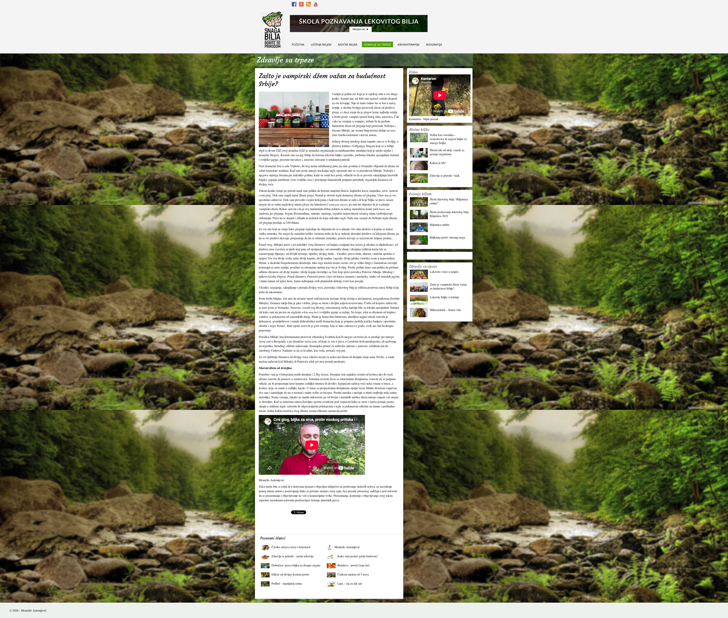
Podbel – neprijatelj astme (286, 583)
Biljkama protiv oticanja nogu (447, 237)
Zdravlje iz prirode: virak (445, 175)
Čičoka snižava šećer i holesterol (290, 547)
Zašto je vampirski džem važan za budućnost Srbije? (448, 286)
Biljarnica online (440, 225)
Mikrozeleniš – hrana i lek (445, 310)
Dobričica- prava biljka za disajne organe (295, 565)
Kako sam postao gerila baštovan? (357, 556)
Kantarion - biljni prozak (423, 119)
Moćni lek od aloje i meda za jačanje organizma (447, 152)
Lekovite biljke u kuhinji (444, 297)
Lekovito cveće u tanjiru (444, 272)
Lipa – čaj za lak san (349, 583)
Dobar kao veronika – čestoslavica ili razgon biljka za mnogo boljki (448, 139)
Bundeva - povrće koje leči (353, 565)
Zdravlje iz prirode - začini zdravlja (292, 556)
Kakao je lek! (438, 163)
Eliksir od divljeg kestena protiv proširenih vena (290, 575)
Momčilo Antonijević (347, 547)
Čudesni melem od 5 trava (353, 574)
